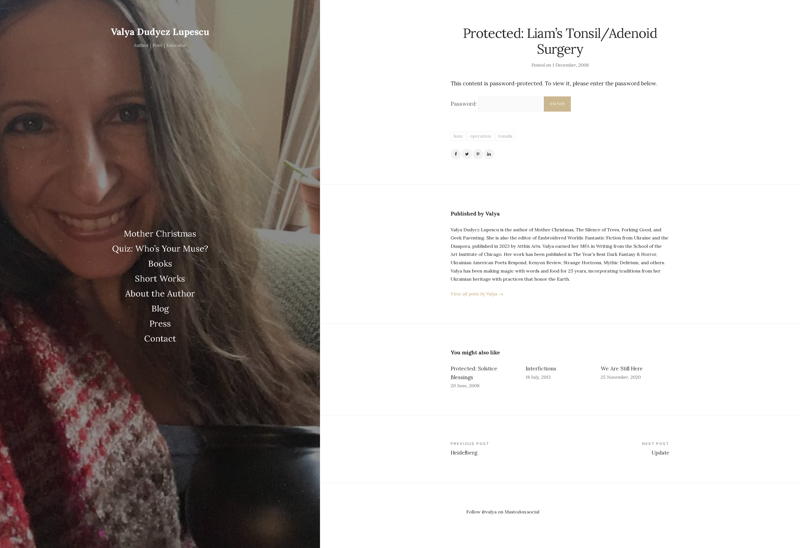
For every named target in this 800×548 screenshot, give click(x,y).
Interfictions (541, 368)
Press (160, 323)
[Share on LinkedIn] (489, 154)
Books (160, 263)
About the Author (160, 293)
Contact (160, 338)
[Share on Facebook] (456, 154)
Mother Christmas (160, 233)
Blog (160, 308)
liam (458, 136)
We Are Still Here (622, 368)
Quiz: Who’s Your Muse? (160, 248)
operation (480, 136)
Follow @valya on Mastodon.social (502, 512)
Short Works (160, 278)
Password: (464, 103)
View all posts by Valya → (477, 294)
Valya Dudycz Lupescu (160, 31)
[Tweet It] (467, 154)
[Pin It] (478, 154)
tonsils (505, 136)
